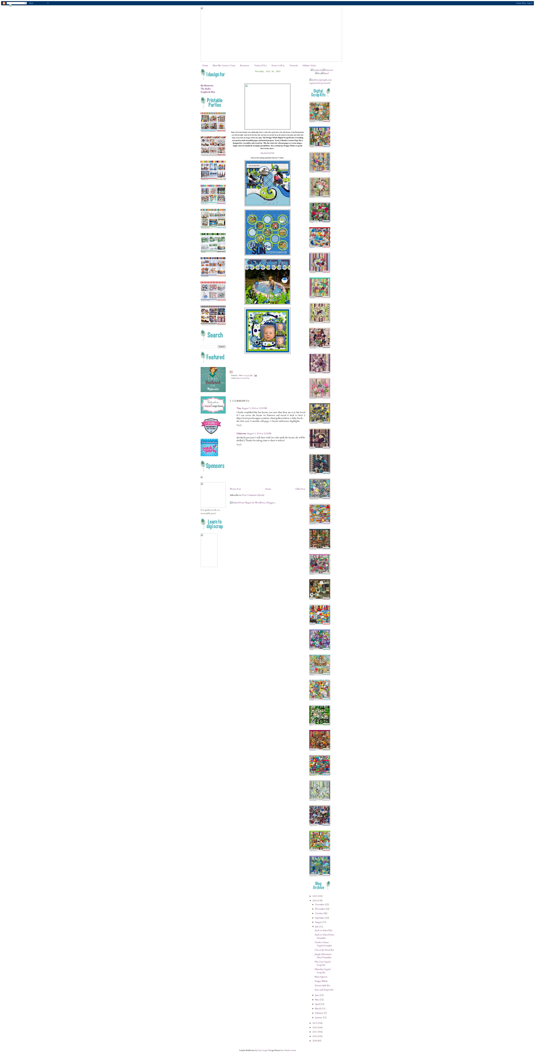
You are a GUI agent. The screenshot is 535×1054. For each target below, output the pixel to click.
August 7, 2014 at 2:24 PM (259, 433)
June (317, 995)
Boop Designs (263, 1050)
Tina (239, 408)
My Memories (207, 85)
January (319, 1017)
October (319, 913)
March (318, 1008)
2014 (315, 900)
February (319, 1013)
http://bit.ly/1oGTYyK (267, 153)
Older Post (300, 489)
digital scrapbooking (242, 378)
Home (205, 65)
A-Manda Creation (289, 1050)
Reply (239, 425)
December (320, 904)
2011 (315, 1031)
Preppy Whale (321, 981)
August (318, 922)
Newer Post (235, 489)
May (317, 999)
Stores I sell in (278, 65)
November (320, 909)
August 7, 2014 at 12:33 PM (254, 408)
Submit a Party (309, 65)
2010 (315, 1036)
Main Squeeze (321, 976)
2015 (315, 896)
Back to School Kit (323, 930)
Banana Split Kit (322, 985)
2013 (315, 1023)
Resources (244, 65)
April (317, 1004)
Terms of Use (260, 65)
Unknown (241, 433)
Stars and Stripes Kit (324, 989)
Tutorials (293, 65)
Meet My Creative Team (224, 65)
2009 (315, 1040)
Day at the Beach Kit (324, 950)
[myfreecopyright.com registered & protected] (321, 83)
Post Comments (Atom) (253, 495)
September (320, 917)
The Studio (206, 88)
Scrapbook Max (208, 92)
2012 (315, 1027)
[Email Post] (255, 375)
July (317, 926)
